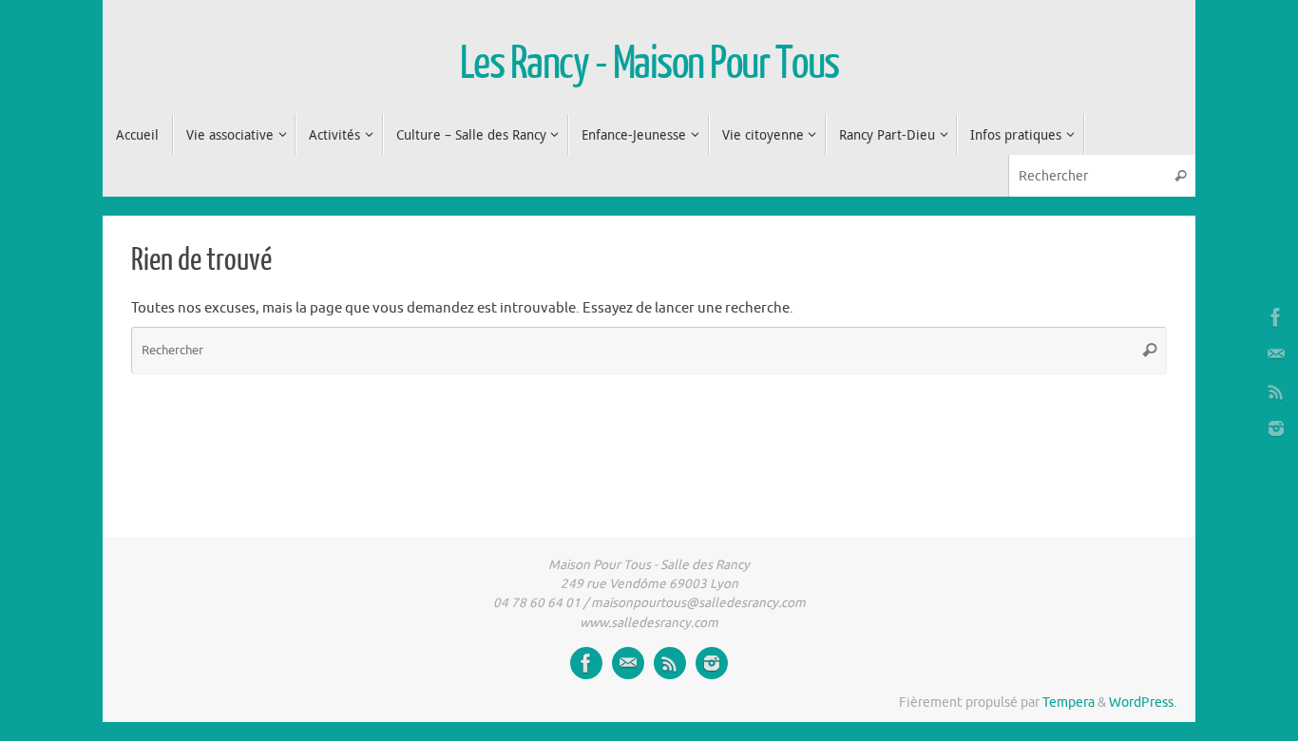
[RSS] (1276, 391)
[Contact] (1276, 354)
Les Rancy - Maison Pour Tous (649, 63)
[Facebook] (1276, 317)
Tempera (1068, 702)
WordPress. (1142, 702)
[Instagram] (1276, 428)
